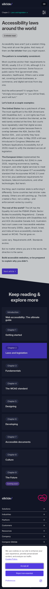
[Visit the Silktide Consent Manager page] (41, 580)
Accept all (24, 566)
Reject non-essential (24, 573)
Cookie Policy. (11, 559)
